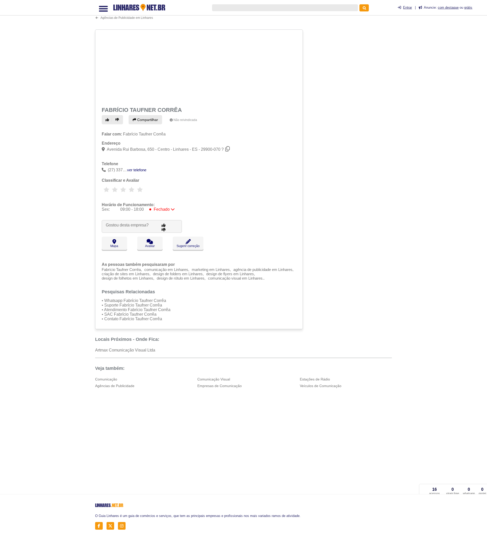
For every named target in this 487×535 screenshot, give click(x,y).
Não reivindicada (185, 120)
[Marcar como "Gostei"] (108, 119)
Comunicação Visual (213, 379)
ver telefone (136, 170)
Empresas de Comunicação (219, 386)
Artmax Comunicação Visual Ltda (125, 350)
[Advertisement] (200, 67)
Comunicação (106, 379)
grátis (468, 7)
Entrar (407, 7)
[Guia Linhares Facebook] (100, 526)
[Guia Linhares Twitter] (112, 526)
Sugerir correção (188, 246)
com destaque (448, 7)
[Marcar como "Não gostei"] (117, 119)
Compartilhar (147, 120)
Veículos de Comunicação (320, 386)
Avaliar (150, 246)
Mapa (114, 246)
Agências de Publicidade (114, 386)
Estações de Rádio (315, 379)
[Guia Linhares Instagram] (123, 526)
